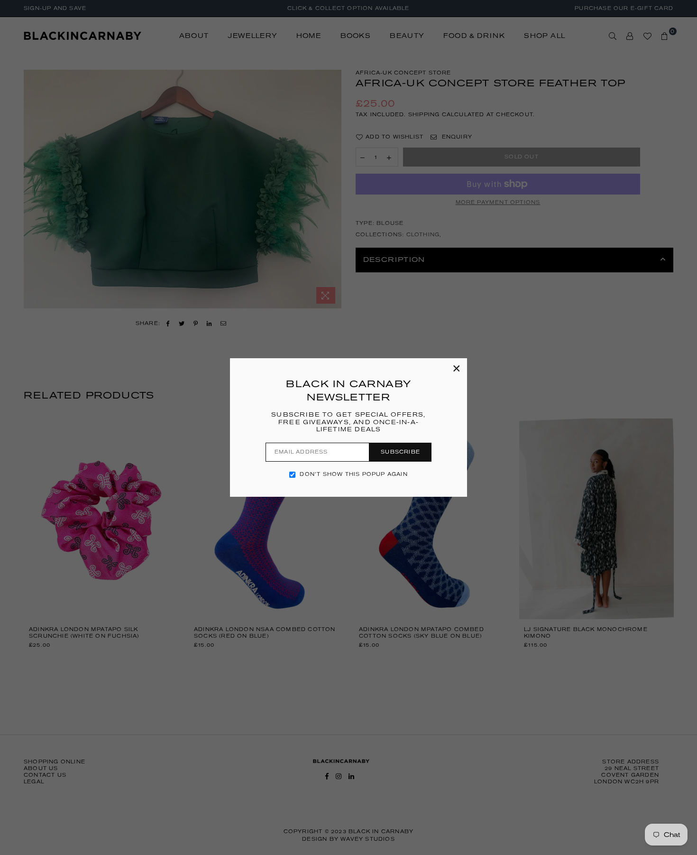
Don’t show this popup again (353, 474)
